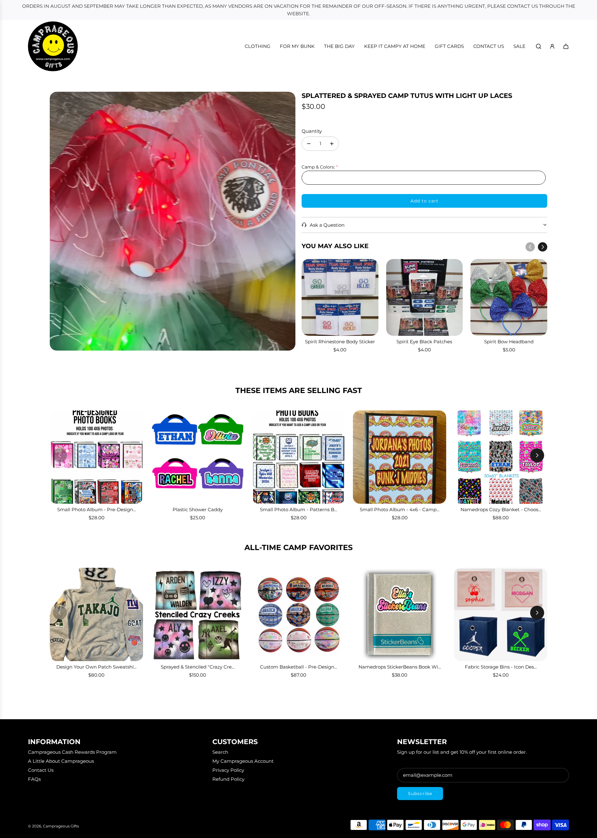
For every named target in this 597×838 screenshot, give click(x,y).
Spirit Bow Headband (509, 342)
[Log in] (552, 46)
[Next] (542, 247)
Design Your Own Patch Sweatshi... (96, 667)
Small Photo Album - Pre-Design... (96, 509)
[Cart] (566, 46)
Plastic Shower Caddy (198, 509)
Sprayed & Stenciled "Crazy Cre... (197, 667)
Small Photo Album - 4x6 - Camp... (399, 509)
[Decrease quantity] (309, 143)
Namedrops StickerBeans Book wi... (400, 667)
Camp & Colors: (318, 167)
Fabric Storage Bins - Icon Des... (501, 667)
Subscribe (420, 793)
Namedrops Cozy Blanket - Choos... (500, 509)
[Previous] (530, 247)
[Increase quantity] (332, 143)
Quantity (312, 131)
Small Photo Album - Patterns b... (298, 509)
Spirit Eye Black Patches (424, 342)
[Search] (538, 46)
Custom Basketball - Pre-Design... (298, 667)
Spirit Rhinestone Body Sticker (340, 342)
